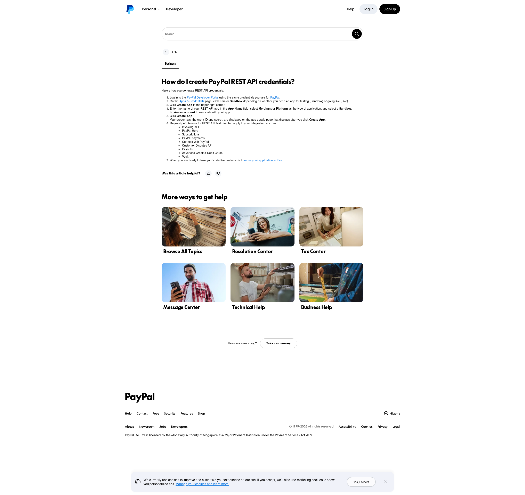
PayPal (274, 97)
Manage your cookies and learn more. (202, 483)
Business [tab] (170, 63)
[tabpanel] (260, 120)
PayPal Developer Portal (202, 97)
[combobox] (262, 33)
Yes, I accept (361, 482)
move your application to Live (263, 160)
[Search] (357, 34)
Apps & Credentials (191, 101)
